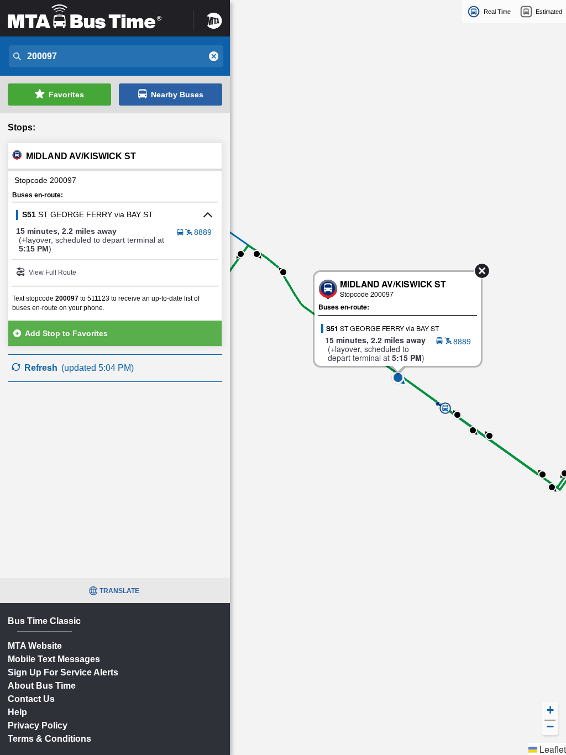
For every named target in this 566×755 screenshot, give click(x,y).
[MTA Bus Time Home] (93, 17)
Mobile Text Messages (54, 659)
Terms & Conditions (49, 738)
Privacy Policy (37, 725)
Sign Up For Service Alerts (63, 672)
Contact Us (31, 699)
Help (17, 712)
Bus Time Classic (44, 621)
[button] (398, 377)
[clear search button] (214, 56)
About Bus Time (42, 685)
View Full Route (52, 272)
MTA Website (35, 646)
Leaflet (551, 749)
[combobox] (115, 56)
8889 (203, 232)
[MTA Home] (214, 17)
